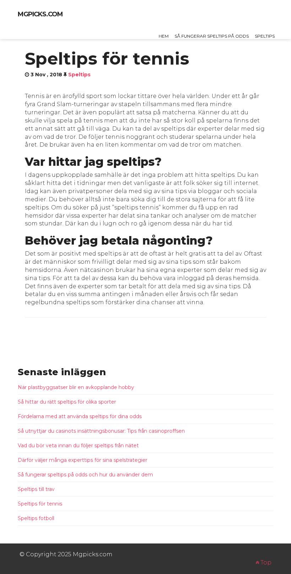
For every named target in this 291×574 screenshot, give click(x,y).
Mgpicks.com (40, 14)
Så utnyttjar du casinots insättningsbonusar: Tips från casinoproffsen (101, 431)
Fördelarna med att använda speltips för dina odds (80, 416)
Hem (164, 36)
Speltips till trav (36, 489)
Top (265, 562)
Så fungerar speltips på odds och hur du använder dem (85, 474)
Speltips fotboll (36, 518)
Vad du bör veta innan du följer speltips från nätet (78, 445)
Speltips (265, 36)
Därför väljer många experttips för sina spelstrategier (82, 460)
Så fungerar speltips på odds (212, 36)
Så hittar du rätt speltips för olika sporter (67, 402)
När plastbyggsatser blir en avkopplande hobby (76, 387)
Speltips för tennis (40, 504)
